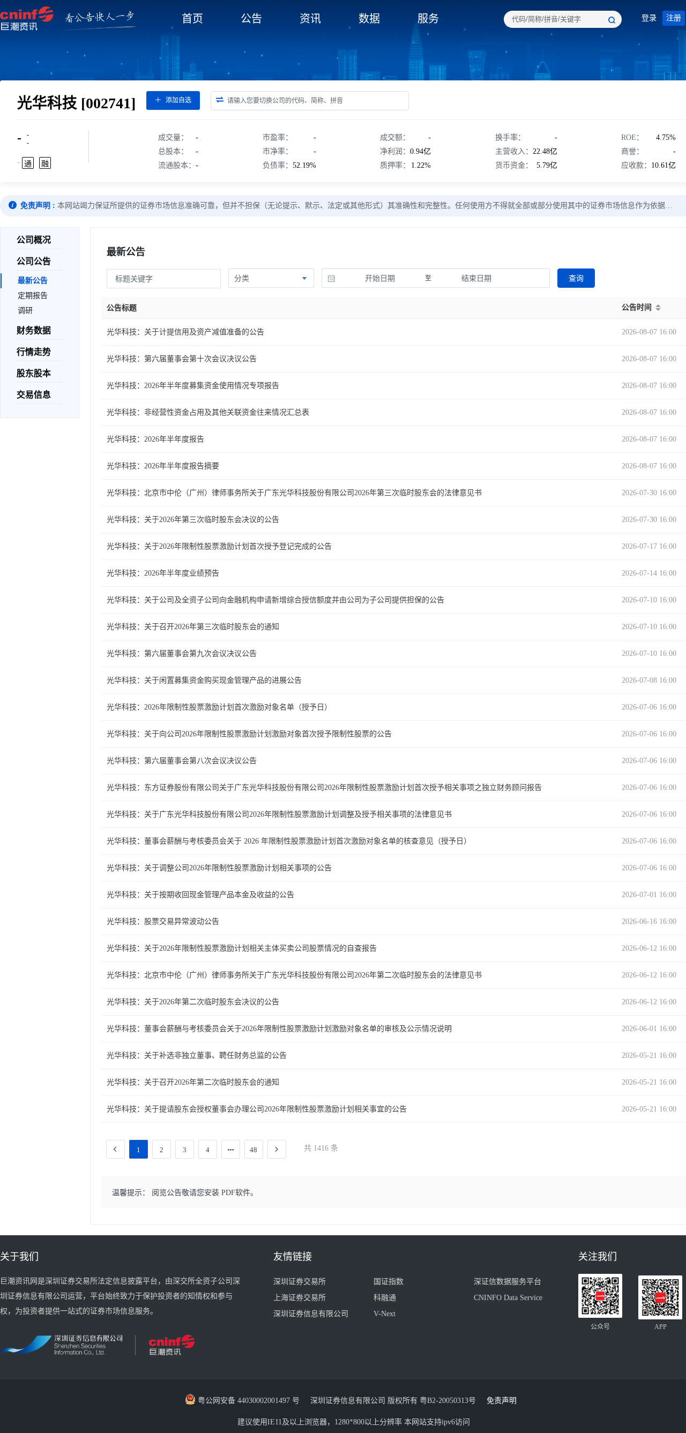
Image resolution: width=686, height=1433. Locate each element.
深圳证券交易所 (299, 1282)
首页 (192, 19)
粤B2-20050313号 (449, 1401)
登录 (649, 18)
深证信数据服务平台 (507, 1282)
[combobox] (563, 19)
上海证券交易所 (299, 1298)
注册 (673, 18)
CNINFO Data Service (508, 1298)
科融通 (385, 1298)
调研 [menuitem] (25, 311)
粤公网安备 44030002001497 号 (248, 1401)
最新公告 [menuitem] (33, 281)
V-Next (385, 1314)
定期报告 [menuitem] (33, 296)
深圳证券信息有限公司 (310, 1314)
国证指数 (389, 1282)
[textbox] (563, 19)
